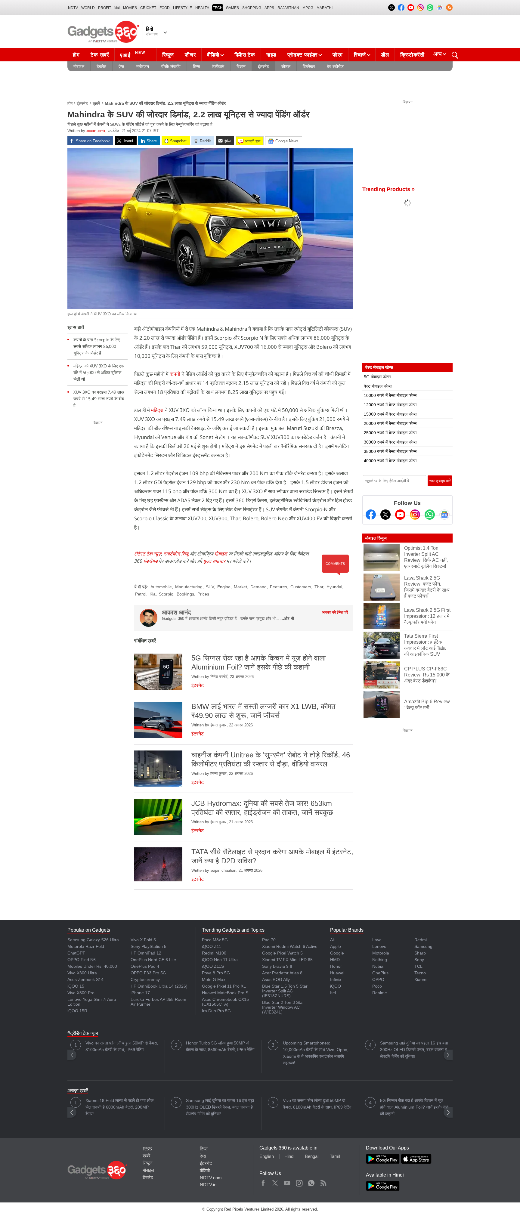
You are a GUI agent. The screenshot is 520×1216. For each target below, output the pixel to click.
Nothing (379, 959)
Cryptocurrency (145, 979)
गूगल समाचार (214, 561)
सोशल (285, 66)
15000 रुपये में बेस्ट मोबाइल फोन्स (390, 414)
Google (337, 953)
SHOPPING (251, 8)
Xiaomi (420, 979)
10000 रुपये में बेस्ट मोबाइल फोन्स (390, 395)
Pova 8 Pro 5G (216, 972)
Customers (300, 586)
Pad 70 (269, 939)
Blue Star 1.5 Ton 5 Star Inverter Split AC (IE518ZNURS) (285, 991)
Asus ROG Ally (276, 979)
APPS (269, 8)
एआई (132, 54)
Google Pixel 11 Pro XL (224, 986)
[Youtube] (400, 514)
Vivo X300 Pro (80, 992)
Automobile (161, 586)
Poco (377, 986)
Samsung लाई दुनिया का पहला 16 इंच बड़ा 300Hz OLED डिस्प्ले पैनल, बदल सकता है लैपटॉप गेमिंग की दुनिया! (414, 1050)
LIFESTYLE (182, 8)
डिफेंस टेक (244, 55)
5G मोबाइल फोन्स (377, 376)
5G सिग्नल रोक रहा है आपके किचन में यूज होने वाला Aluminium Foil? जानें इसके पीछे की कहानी (414, 1107)
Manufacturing (189, 586)
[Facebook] (371, 514)
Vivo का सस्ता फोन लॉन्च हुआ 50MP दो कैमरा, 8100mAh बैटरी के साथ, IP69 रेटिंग (121, 1046)
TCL (418, 966)
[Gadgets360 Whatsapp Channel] (430, 514)
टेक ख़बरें (100, 55)
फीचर (190, 55)
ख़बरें (96, 103)
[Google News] (444, 514)
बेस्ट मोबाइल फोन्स (378, 386)
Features (278, 586)
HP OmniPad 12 (146, 953)
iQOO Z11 (211, 946)
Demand (258, 586)
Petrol (140, 594)
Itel (333, 992)
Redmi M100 (214, 953)
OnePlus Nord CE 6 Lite (153, 959)
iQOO (335, 986)
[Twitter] (385, 514)
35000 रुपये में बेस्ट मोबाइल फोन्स (390, 451)
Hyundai (334, 586)
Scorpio (166, 594)
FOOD (164, 8)
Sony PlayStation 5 (148, 946)
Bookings (185, 594)
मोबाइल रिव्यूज (376, 538)
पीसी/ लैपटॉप (171, 66)
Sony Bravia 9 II (277, 966)
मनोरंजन (142, 66)
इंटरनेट (263, 66)
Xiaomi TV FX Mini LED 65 (287, 959)
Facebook (263, 1181)
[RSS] (449, 7)
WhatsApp (311, 1181)
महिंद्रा (157, 410)
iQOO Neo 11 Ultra (220, 959)
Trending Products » (388, 189)
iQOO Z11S (213, 966)
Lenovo (379, 946)
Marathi (325, 8)
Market (240, 586)
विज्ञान (241, 66)
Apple (335, 946)
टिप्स (196, 66)
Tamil (335, 1156)
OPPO (378, 979)
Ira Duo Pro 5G (216, 1010)
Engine (224, 586)
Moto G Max (213, 979)
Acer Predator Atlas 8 (282, 972)
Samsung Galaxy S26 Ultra (93, 939)
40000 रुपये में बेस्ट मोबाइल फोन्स (390, 460)
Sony (419, 959)
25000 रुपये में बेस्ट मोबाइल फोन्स (390, 432)
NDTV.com (211, 1177)
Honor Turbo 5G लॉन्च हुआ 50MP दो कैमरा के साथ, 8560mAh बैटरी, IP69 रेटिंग (220, 1046)
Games (232, 8)
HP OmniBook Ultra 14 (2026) (159, 986)
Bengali (312, 1156)
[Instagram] (415, 514)
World (88, 8)
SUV (210, 586)
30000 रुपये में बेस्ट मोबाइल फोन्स (390, 442)
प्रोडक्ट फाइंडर (302, 55)
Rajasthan (288, 8)
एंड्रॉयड (151, 561)
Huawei (337, 972)
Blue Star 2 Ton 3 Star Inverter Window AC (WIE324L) (283, 1007)
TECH (218, 8)
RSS (147, 1148)
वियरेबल (309, 66)
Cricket (148, 8)
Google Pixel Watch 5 (282, 953)
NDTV (73, 8)
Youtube (287, 1181)
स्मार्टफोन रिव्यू (176, 553)
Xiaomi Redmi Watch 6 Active (289, 946)
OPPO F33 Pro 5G (148, 972)
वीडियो (213, 55)
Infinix (335, 979)
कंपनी (175, 373)
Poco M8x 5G (215, 939)
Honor (336, 966)
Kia (153, 594)
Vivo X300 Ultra (82, 972)
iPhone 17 (140, 992)
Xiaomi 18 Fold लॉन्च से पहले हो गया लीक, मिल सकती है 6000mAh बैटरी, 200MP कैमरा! (120, 1107)
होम (76, 55)
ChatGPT (76, 953)
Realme (379, 992)
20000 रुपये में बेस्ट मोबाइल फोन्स (390, 423)
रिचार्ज (360, 55)
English (266, 1156)
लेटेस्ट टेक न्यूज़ (147, 553)
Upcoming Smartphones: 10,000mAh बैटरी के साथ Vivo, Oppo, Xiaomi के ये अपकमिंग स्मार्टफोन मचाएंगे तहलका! (315, 1053)
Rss (323, 1181)
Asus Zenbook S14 (85, 979)
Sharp (420, 953)
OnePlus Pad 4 (145, 966)
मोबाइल (78, 66)
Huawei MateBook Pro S (225, 992)
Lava (377, 939)
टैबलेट (101, 66)
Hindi (289, 1156)
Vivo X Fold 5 (143, 939)
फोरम (338, 55)
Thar (318, 586)
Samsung (423, 946)
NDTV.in (208, 1184)
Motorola (380, 953)
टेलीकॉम (218, 66)
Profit (104, 8)
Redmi (420, 939)
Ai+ (333, 939)
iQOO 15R (77, 1010)
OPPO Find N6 (81, 959)
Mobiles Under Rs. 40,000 (92, 966)
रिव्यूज (168, 55)
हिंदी (117, 8)
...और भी (287, 618)
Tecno (420, 972)
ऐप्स (121, 66)
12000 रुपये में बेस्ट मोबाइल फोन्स (390, 404)
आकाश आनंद (95, 130)
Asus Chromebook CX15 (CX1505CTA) (225, 1002)
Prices (203, 594)
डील (385, 55)
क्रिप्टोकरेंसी (412, 55)
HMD (335, 959)
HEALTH (202, 8)
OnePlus (380, 972)
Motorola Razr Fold (85, 946)
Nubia (377, 966)
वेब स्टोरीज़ (335, 66)
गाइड (271, 55)
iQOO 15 (75, 986)
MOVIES (130, 8)
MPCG (307, 8)
